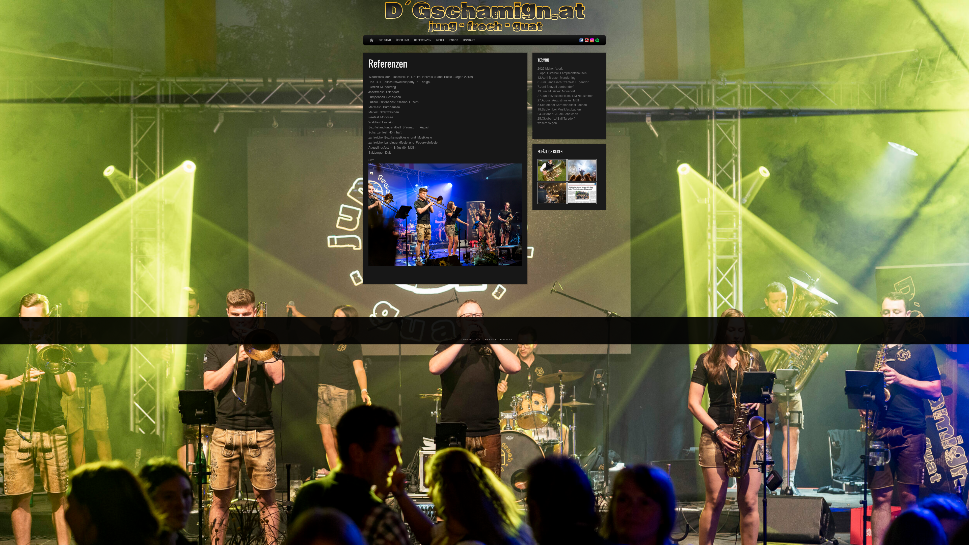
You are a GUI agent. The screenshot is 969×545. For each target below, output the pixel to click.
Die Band (385, 40)
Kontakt (469, 40)
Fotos (453, 40)
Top (598, 304)
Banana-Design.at (499, 339)
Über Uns (402, 40)
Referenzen (422, 40)
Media (440, 40)
